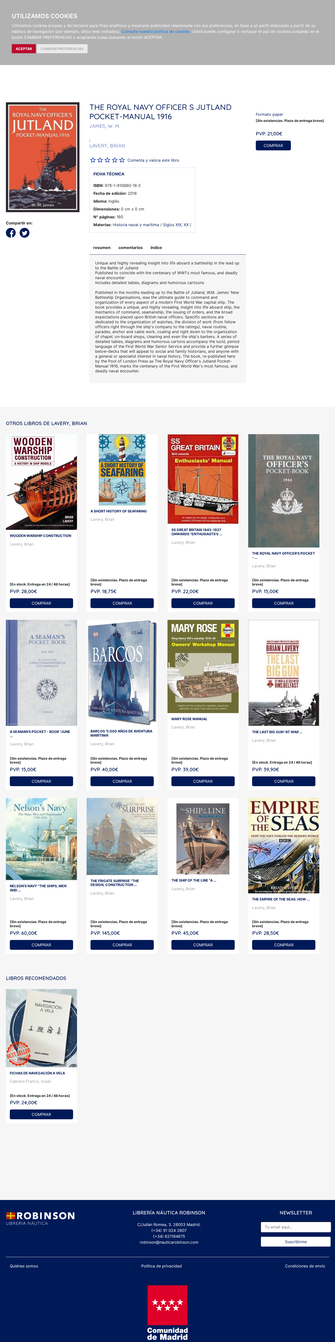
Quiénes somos (24, 1266)
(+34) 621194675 (169, 1236)
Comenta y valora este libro (153, 160)
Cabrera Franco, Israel (30, 1081)
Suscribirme (296, 1241)
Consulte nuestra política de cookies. (156, 31)
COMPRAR (273, 145)
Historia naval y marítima (136, 224)
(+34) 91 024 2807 (169, 1230)
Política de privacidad (161, 1266)
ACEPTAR (24, 49)
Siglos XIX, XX (176, 224)
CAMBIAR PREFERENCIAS (62, 49)
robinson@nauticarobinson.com (169, 1242)
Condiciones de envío (305, 1266)
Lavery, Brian (22, 544)
